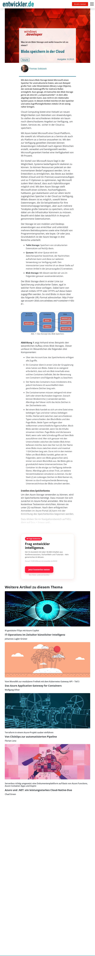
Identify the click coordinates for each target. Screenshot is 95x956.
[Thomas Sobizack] (25, 68)
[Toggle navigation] (19, 4)
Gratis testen (80, 4)
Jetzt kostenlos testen (39, 569)
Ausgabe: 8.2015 (65, 59)
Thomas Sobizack (38, 68)
